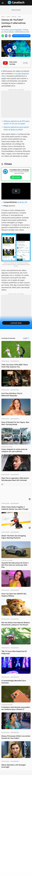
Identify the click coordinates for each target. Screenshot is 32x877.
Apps (19, 16)
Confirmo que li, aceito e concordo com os (16, 39)
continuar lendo (16, 323)
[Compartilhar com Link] (9, 35)
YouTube (18, 74)
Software (14, 16)
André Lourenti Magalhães (13, 30)
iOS (2, 76)
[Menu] (3, 3)
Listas (8, 16)
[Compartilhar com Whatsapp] (2, 35)
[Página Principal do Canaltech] (16, 4)
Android (25, 74)
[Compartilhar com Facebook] (6, 35)
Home (2, 16)
